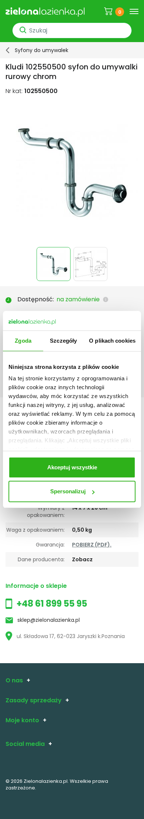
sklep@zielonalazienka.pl (48, 620)
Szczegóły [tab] (63, 340)
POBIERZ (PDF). (92, 544)
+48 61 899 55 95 (52, 603)
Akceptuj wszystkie (72, 467)
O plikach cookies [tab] (112, 340)
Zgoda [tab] (23, 340)
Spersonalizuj (68, 491)
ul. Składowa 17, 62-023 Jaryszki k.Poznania (71, 636)
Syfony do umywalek (41, 50)
